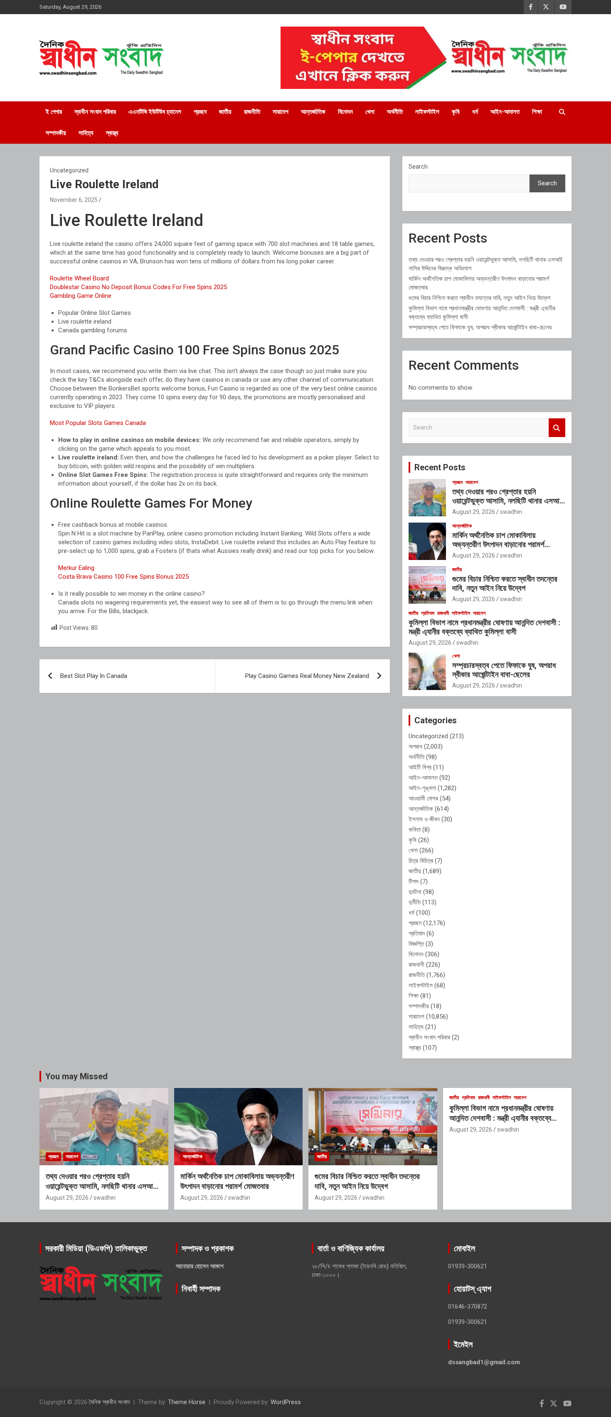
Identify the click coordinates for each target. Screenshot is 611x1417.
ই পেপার (54, 111)
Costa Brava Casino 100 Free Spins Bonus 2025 (123, 576)
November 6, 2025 (74, 199)
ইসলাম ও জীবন (424, 819)
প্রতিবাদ (427, 613)
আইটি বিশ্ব (420, 767)
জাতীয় (225, 111)
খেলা (369, 111)
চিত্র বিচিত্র (421, 860)
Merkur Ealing (76, 568)
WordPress (286, 1402)
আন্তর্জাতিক (313, 111)
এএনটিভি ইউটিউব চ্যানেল (154, 111)
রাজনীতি (252, 111)
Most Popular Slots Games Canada (98, 423)
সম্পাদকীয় (56, 133)
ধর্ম (475, 111)
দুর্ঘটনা (415, 892)
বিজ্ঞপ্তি (416, 944)
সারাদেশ (280, 111)
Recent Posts (440, 467)
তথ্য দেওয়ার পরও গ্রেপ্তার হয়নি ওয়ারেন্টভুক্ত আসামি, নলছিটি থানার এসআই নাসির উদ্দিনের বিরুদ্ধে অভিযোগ (508, 501)
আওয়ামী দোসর (423, 798)
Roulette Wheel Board (79, 278)
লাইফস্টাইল (427, 111)
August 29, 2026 (473, 511)
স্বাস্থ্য (112, 133)
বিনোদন (345, 111)
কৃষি (456, 111)
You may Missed (76, 1076)
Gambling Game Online (80, 296)
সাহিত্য (86, 133)
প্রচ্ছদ (200, 111)
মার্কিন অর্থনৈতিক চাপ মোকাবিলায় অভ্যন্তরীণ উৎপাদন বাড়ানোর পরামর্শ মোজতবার (498, 544)
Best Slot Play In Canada (93, 676)
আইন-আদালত (505, 111)
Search (418, 166)
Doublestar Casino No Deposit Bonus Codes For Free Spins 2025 (138, 287)
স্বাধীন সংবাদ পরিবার (95, 111)
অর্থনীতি (395, 111)
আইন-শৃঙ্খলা (422, 788)
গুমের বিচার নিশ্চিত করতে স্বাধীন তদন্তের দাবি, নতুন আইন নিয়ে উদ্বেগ (479, 298)
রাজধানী (443, 613)
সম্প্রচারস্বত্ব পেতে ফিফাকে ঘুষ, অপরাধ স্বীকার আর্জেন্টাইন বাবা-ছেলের (480, 327)
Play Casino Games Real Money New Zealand (307, 676)
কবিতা (415, 829)
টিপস (414, 881)
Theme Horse (186, 1402)
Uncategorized (428, 736)
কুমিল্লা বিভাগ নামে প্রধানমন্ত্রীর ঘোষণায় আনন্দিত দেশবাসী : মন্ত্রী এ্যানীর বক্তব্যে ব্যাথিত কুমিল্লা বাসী (484, 627)
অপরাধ (415, 746)
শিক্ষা (537, 111)
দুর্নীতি (415, 902)
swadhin (511, 511)
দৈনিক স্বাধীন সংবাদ (109, 1402)
